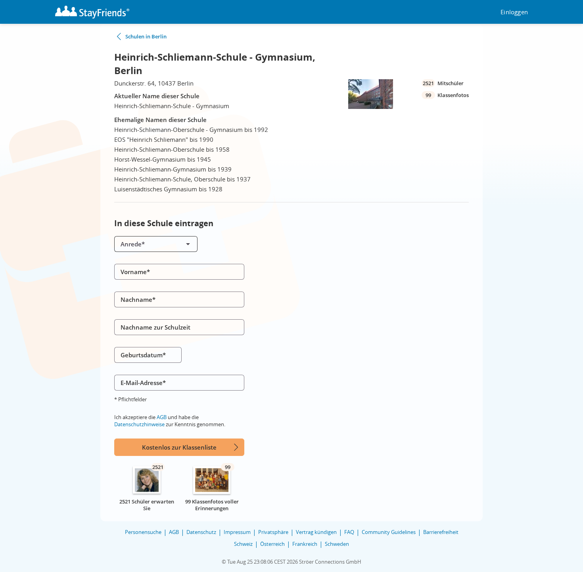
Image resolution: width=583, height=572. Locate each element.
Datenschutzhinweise (139, 424)
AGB (162, 417)
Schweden (337, 543)
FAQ (349, 532)
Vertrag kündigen (316, 532)
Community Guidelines (389, 532)
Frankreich (304, 543)
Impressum (237, 532)
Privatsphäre (273, 532)
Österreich (272, 543)
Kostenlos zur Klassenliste (179, 447)
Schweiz (243, 543)
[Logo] (92, 12)
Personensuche (143, 532)
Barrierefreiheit (440, 532)
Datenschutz (201, 532)
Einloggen (514, 12)
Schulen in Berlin (146, 36)
